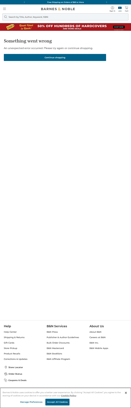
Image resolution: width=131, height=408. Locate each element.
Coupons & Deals (17, 380)
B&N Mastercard (55, 348)
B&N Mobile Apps (98, 348)
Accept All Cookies (57, 402)
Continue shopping (55, 57)
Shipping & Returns (14, 337)
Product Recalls (12, 353)
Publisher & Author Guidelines (63, 337)
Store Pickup (10, 348)
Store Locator (15, 367)
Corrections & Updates (15, 359)
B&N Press (52, 332)
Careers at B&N (97, 337)
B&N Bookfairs (54, 353)
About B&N (95, 332)
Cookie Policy (68, 395)
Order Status (15, 374)
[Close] (125, 392)
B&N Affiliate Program (58, 359)
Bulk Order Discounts (58, 343)
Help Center (10, 332)
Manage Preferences (31, 402)
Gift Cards (9, 343)
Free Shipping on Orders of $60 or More (65, 2)
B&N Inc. (94, 343)
